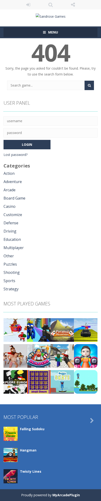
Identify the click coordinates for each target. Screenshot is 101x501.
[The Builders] (38, 355)
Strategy (11, 289)
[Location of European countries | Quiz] (15, 381)
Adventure (13, 181)
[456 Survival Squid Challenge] (85, 355)
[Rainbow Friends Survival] (38, 329)
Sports (9, 280)
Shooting (12, 272)
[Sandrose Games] (51, 16)
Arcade (10, 189)
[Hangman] (11, 454)
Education (12, 239)
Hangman (28, 450)
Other (9, 256)
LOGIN (28, 4)
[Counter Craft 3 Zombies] (62, 355)
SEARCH (51, 4)
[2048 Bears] (38, 381)
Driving (10, 231)
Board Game (14, 198)
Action (9, 173)
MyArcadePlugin (66, 495)
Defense (11, 222)
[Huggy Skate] (62, 381)
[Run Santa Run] (15, 329)
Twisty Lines (30, 471)
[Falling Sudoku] (11, 433)
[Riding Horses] (15, 355)
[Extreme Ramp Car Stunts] (85, 329)
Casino (10, 206)
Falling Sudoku (32, 429)
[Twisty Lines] (11, 476)
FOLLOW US (73, 4)
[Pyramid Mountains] (62, 329)
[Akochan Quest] (85, 381)
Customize (13, 214)
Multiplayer (14, 247)
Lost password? (15, 154)
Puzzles (10, 264)
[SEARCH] (89, 85)
